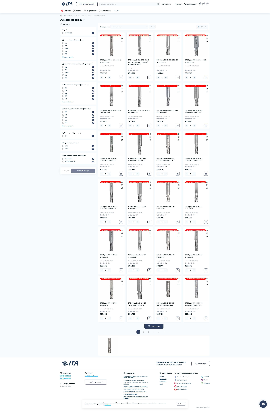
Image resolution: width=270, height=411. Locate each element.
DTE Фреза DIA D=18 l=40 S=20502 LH (165, 256)
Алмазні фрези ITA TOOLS (83, 15)
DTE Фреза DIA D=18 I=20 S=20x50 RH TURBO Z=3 (193, 111)
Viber (205, 379)
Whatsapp (207, 383)
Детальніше (107, 405)
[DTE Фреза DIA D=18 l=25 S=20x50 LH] (168, 192)
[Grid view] (199, 27)
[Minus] (101, 77)
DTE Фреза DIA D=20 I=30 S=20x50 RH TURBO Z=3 (165, 304)
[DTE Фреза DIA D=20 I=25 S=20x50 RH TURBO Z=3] (139, 288)
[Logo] (67, 4)
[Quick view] (122, 35)
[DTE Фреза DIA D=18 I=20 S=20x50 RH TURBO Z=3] (196, 96)
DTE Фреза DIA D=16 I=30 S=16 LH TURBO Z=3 (110, 111)
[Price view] (205, 27)
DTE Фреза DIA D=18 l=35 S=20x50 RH (137, 256)
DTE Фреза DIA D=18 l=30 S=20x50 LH (193, 208)
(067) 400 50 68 (65, 376)
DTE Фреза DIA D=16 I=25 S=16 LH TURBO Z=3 (167, 61)
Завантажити (106, 11)
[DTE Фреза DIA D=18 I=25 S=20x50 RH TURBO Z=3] (111, 144)
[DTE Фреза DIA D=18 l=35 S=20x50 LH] (111, 240)
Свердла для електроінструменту (134, 389)
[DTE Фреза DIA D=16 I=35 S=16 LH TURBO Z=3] (139, 96)
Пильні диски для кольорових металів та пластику (136, 383)
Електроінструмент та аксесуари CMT (135, 391)
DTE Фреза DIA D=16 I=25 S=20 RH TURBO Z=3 (195, 61)
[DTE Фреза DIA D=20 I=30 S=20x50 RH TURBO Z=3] (168, 288)
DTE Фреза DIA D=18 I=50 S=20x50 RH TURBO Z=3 (108, 208)
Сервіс (78, 11)
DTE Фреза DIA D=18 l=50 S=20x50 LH (108, 304)
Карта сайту (163, 379)
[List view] (202, 27)
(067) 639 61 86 (65, 378)
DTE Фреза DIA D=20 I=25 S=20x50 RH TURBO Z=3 (137, 304)
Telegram (206, 376)
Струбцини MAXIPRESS (130, 394)
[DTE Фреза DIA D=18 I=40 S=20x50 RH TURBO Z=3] (168, 144)
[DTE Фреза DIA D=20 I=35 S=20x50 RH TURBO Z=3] (196, 288)
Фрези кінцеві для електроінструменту (135, 386)
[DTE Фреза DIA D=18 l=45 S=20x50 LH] (196, 240)
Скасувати (66, 171)
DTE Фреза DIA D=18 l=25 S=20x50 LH (165, 208)
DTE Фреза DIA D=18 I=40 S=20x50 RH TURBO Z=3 (165, 160)
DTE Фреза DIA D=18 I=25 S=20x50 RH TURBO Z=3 (108, 160)
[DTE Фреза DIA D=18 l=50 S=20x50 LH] (111, 288)
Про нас (162, 376)
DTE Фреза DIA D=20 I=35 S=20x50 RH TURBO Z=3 (193, 304)
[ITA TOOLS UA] (97, 363)
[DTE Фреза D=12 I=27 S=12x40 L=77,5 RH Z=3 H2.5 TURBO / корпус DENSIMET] (139, 45)
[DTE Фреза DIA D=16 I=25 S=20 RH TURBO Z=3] (196, 45)
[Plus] (109, 77)
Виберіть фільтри (83, 171)
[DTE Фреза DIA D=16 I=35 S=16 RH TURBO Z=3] (168, 96)
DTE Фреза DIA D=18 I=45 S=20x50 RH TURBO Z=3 (193, 160)
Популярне (91, 11)
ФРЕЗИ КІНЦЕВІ (68, 15)
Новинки (67, 11)
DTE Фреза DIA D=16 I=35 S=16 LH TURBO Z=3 (138, 111)
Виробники (163, 381)
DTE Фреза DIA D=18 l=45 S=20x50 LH (193, 256)
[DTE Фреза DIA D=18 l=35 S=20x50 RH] (139, 240)
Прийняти (181, 404)
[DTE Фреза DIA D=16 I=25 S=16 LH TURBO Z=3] (168, 45)
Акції (161, 384)
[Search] (158, 4)
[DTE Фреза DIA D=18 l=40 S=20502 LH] (168, 240)
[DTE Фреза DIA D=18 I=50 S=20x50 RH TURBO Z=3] (111, 192)
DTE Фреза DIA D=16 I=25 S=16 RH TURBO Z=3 (110, 61)
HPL (115, 11)
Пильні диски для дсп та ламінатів (134, 380)
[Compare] (122, 41)
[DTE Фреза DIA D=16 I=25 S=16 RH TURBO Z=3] (111, 45)
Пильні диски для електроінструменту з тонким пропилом (136, 377)
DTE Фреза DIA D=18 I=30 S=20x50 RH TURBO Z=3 (137, 160)
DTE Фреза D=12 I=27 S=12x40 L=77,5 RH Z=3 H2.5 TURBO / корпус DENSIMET (138, 62)
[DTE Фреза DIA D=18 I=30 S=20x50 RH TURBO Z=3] (139, 144)
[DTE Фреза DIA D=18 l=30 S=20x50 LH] (196, 192)
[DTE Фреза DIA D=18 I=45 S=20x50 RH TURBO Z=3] (196, 144)
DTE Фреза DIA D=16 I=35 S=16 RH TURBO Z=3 (167, 111)
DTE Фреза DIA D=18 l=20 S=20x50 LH (137, 208)
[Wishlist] (122, 38)
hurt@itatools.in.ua (91, 376)
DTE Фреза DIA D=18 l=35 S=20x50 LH (108, 256)
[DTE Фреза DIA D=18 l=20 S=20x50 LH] (139, 192)
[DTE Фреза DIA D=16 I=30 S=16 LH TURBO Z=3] (111, 96)
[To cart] (121, 77)
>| (169, 332)
